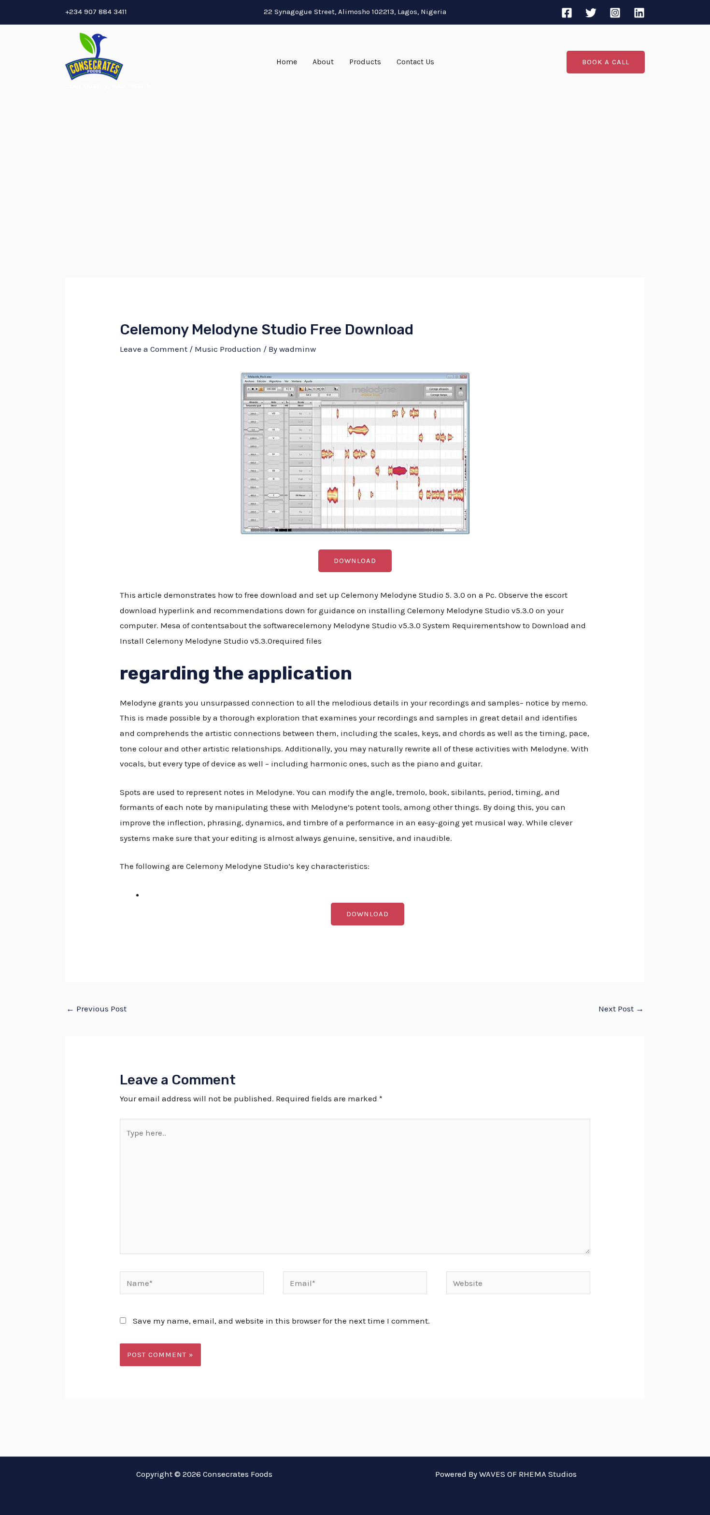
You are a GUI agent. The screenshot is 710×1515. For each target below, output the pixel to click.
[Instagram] (615, 12)
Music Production (228, 349)
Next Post (621, 1008)
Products (365, 61)
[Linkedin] (639, 12)
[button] (606, 62)
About (323, 61)
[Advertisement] (355, 172)
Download (355, 560)
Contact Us (415, 61)
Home (286, 61)
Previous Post (96, 1008)
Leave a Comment (153, 349)
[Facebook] (566, 12)
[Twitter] (590, 12)
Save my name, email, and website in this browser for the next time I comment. (281, 1321)
